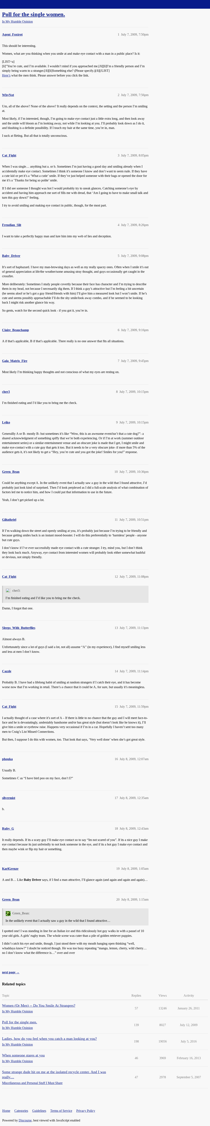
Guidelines (39, 1110)
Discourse (25, 1120)
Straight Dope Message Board (21, 4)
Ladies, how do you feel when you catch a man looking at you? (49, 1039)
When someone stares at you (23, 1055)
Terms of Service (61, 1110)
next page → (10, 972)
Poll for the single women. (33, 14)
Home (6, 1110)
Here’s (6, 75)
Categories (21, 1110)
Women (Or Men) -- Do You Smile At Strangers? (38, 1005)
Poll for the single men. (19, 1022)
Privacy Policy (85, 1110)
